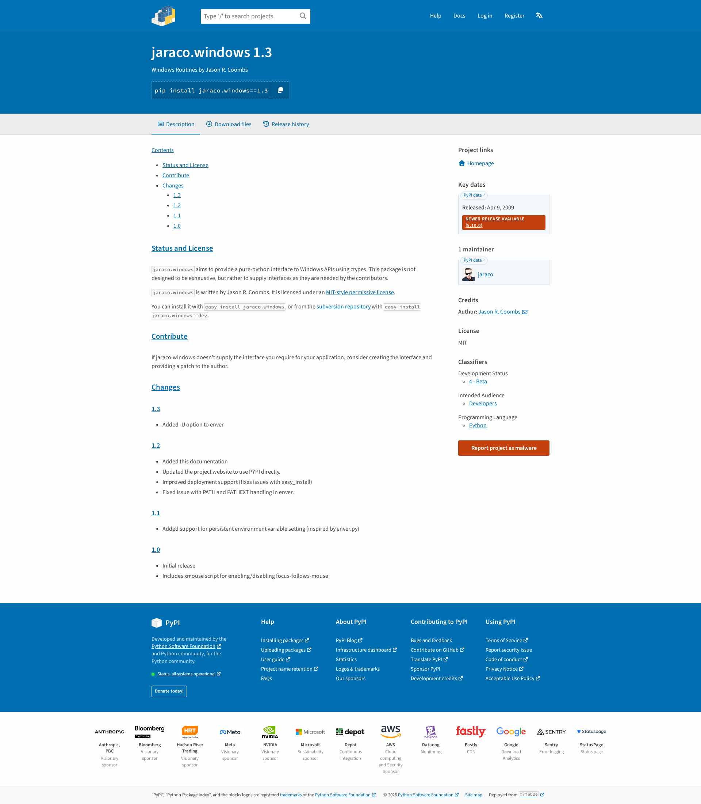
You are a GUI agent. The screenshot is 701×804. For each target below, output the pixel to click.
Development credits (434, 678)
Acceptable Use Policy (510, 678)
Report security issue (509, 650)
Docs (459, 16)
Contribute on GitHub (435, 650)
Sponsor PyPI (425, 669)
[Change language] (539, 15)
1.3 (177, 195)
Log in (485, 16)
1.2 (177, 205)
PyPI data (473, 195)
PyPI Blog (346, 640)
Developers (483, 403)
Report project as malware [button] (504, 448)
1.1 (177, 216)
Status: (186, 674)
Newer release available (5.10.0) (495, 222)
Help (435, 16)
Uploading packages (283, 650)
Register (515, 16)
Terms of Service (504, 640)
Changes (173, 186)
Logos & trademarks (358, 669)
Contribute (175, 175)
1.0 (177, 226)
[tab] (176, 124)
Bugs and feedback (431, 640)
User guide (272, 659)
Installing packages (282, 640)
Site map (473, 795)
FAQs (266, 678)
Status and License (185, 165)
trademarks (291, 795)
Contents (163, 150)
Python (478, 425)
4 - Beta (478, 382)
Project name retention (287, 669)
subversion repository (344, 307)
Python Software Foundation (183, 646)
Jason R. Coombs (499, 312)
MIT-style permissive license (360, 292)
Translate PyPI (426, 659)
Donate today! (169, 691)
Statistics (346, 659)
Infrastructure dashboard (363, 650)
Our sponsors (350, 678)
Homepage (480, 163)
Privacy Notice (502, 669)
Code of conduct (504, 659)
